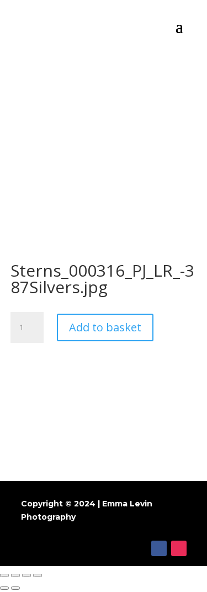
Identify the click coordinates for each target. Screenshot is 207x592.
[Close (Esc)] (4, 575)
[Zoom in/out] (37, 575)
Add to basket (105, 327)
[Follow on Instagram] (179, 548)
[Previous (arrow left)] (4, 588)
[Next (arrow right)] (15, 588)
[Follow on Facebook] (159, 548)
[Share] (15, 575)
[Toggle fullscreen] (26, 575)
